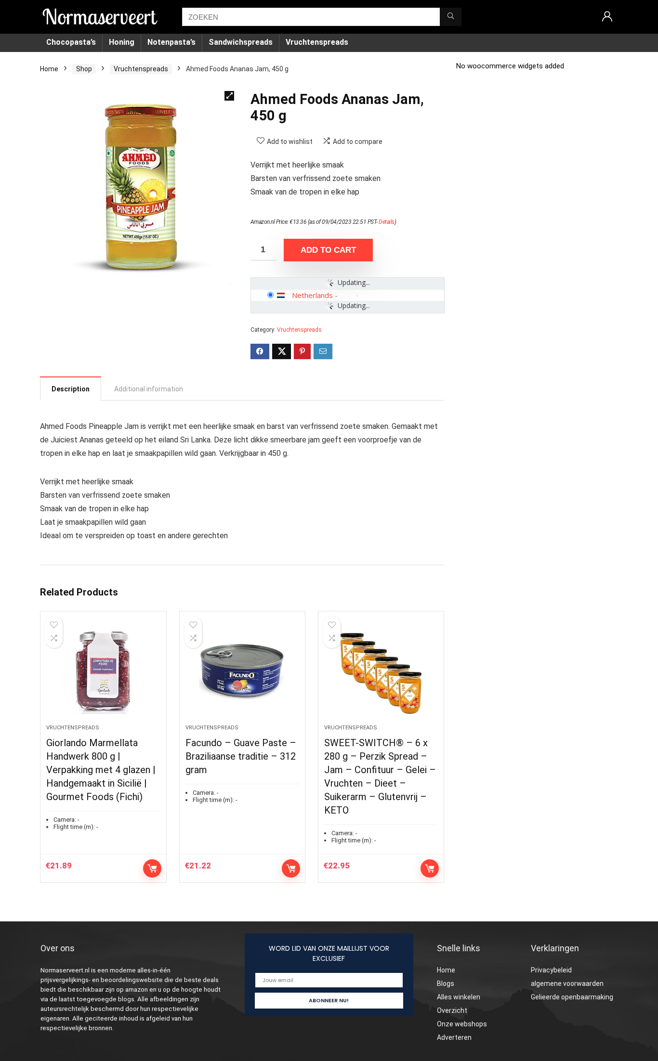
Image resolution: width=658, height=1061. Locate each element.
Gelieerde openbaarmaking (572, 997)
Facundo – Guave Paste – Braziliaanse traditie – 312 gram (240, 756)
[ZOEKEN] (450, 17)
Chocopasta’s (71, 42)
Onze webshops (462, 1024)
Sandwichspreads (241, 42)
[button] (229, 96)
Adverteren (454, 1037)
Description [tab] (71, 389)
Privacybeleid (551, 970)
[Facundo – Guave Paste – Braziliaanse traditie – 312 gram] (242, 672)
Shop (84, 69)
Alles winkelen (458, 997)
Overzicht (452, 1010)
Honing (121, 42)
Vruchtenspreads (317, 42)
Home (49, 69)
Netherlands (312, 295)
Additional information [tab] (148, 389)
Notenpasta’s (171, 42)
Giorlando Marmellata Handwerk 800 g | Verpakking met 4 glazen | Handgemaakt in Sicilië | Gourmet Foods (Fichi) (101, 769)
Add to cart (328, 250)
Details (387, 222)
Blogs (445, 983)
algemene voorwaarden (567, 983)
